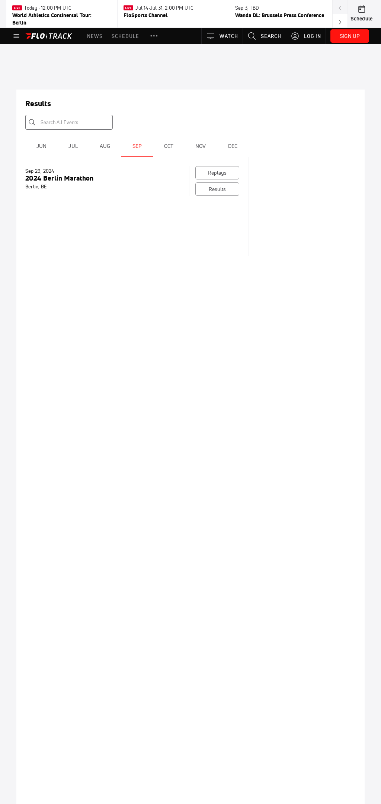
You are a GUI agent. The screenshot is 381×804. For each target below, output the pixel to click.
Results (217, 189)
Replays (217, 172)
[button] (154, 36)
